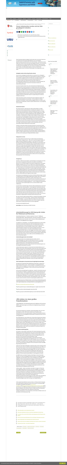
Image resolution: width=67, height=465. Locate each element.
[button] (17, 32)
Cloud (36, 20)
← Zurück (18, 432)
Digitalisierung (23, 20)
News (11, 18)
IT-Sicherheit (17, 20)
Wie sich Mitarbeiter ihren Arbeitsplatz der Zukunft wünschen (28, 419)
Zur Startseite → (43, 432)
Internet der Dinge (27, 24)
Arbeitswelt (24, 426)
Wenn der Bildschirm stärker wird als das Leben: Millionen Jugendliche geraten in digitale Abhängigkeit (54, 71)
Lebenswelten (24, 428)
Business (24, 18)
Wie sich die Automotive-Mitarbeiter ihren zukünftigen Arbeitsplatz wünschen (31, 417)
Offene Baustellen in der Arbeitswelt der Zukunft (26, 410)
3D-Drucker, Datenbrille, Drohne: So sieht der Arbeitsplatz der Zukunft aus (30, 412)
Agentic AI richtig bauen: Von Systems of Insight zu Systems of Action (54, 82)
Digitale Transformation (31, 23)
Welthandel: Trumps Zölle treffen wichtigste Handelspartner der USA (54, 112)
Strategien (20, 18)
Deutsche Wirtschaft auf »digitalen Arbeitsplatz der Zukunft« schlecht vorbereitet (32, 421)
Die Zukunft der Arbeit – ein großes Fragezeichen (26, 423)
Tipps (50, 18)
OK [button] (62, 463)
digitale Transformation (31, 426)
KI (12, 20)
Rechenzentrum (30, 20)
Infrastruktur (38, 18)
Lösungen (29, 18)
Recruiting (37, 426)
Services (33, 18)
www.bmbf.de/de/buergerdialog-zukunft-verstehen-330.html (32, 385)
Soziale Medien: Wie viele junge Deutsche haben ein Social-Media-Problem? (53, 102)
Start (8, 18)
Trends (14, 18)
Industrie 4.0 (22, 24)
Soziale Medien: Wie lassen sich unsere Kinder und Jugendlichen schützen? (53, 92)
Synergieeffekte (19, 428)
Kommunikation (45, 18)
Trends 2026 (9, 20)
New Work (40, 20)
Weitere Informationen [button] (37, 463)
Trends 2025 (24, 23)
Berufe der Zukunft (31, 428)
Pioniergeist (42, 426)
